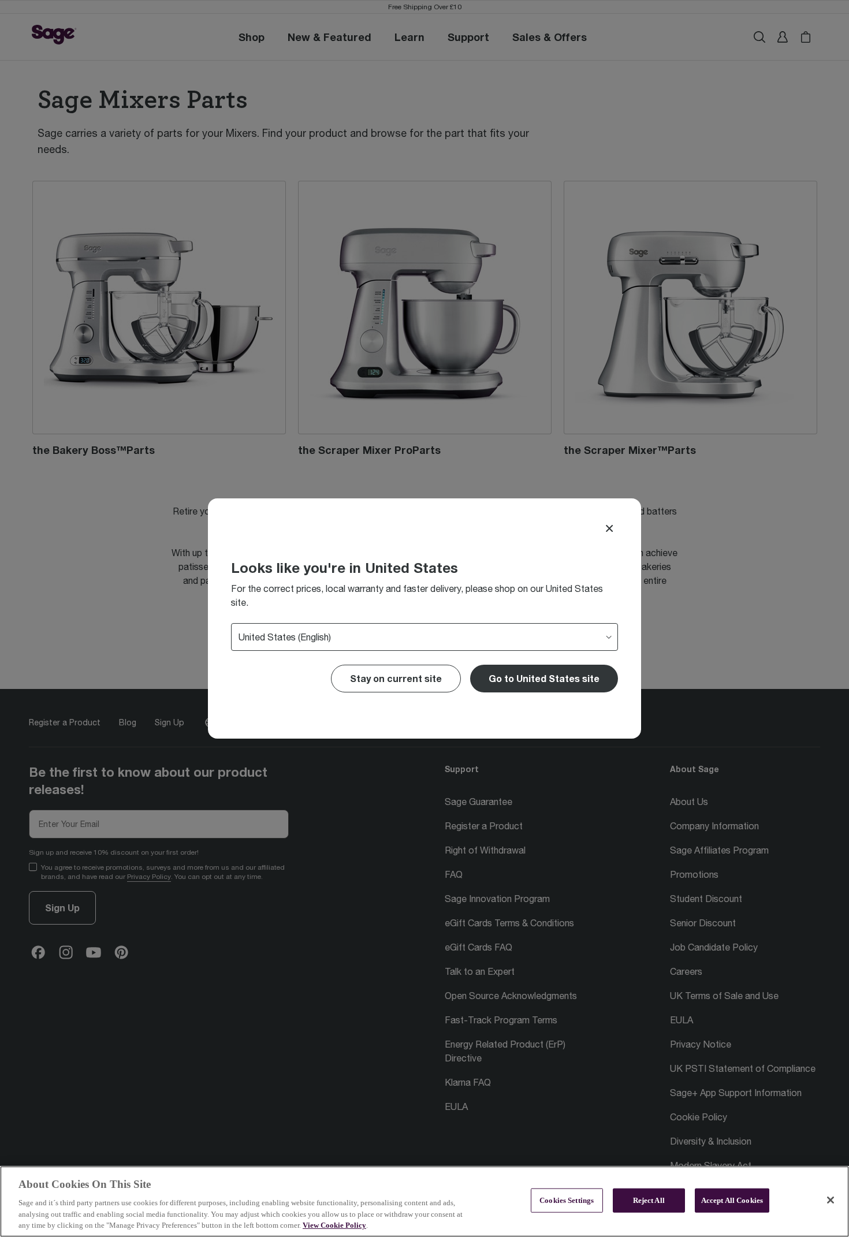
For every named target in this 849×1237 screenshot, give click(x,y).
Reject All (649, 1200)
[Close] (609, 528)
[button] (544, 678)
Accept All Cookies (732, 1200)
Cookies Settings (566, 1200)
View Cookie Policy (334, 1225)
